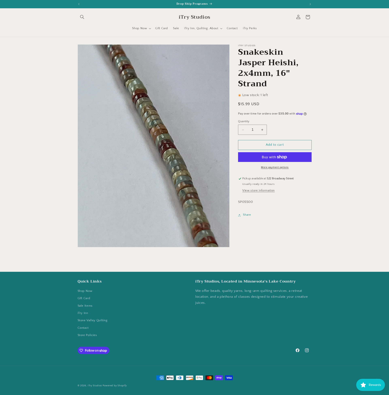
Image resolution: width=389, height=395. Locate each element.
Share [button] (247, 215)
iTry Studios (95, 385)
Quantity (243, 121)
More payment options (275, 167)
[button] (82, 17)
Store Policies (87, 335)
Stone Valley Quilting (93, 320)
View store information (258, 190)
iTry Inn (83, 313)
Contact (83, 328)
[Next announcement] (310, 4)
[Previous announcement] (78, 4)
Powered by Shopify (115, 385)
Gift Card (84, 298)
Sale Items (85, 305)
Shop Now (85, 291)
